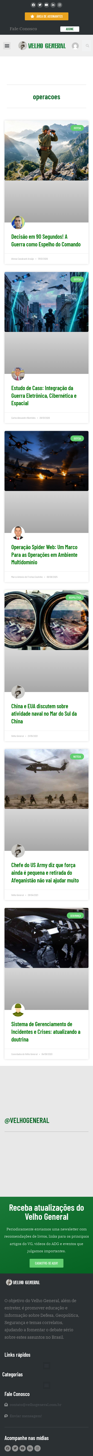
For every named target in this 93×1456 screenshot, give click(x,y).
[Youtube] (46, 5)
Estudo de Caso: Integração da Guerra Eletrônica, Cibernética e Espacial (44, 395)
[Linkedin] (53, 5)
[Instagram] (59, 5)
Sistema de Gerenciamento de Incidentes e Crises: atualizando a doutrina (45, 1031)
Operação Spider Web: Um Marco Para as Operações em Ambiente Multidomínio (44, 554)
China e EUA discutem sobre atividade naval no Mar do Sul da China (44, 713)
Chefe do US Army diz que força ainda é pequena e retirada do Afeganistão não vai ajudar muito (45, 872)
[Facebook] (33, 5)
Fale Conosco (23, 28)
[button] (7, 45)
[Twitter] (40, 5)
